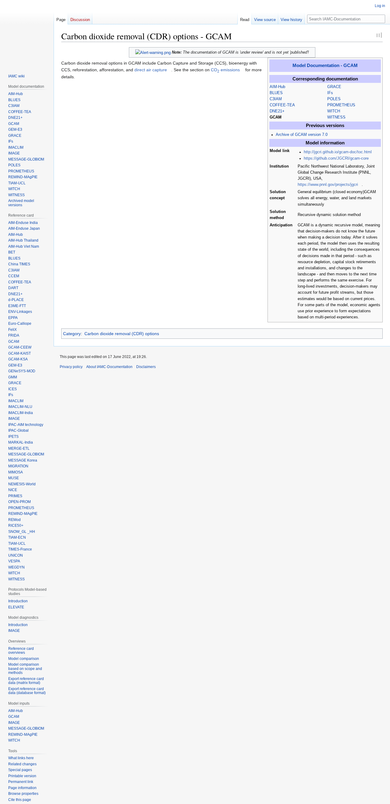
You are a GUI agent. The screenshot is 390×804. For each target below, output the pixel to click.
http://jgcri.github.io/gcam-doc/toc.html (338, 152)
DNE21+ (277, 111)
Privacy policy (71, 367)
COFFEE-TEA (282, 105)
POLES (334, 99)
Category (72, 333)
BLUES (276, 93)
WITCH (333, 111)
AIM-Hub (277, 87)
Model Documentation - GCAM (325, 65)
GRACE (334, 87)
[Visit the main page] (26, 33)
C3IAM (276, 99)
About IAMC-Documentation (109, 367)
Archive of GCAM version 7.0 (302, 135)
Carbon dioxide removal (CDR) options (121, 333)
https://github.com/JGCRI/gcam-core (336, 158)
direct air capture (150, 69)
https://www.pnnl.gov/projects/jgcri (328, 184)
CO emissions (225, 69)
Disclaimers (146, 367)
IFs (330, 93)
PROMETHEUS (341, 105)
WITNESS (336, 117)
